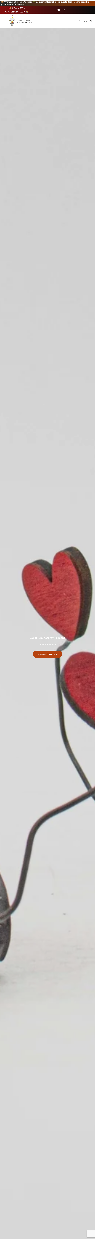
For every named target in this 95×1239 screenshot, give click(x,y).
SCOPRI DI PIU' (47, 655)
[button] (3, 20)
